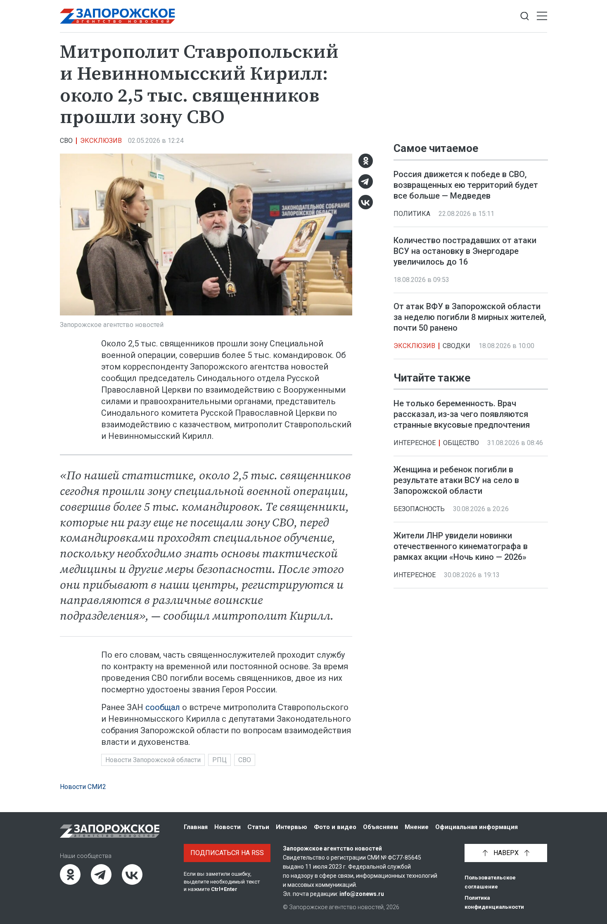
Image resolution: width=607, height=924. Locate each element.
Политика (412, 214)
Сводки (456, 346)
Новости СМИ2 (83, 787)
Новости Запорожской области (153, 760)
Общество (461, 443)
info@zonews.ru (361, 894)
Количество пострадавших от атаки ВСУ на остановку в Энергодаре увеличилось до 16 (465, 251)
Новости (227, 827)
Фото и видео (335, 827)
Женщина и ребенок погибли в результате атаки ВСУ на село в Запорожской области (456, 480)
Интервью (291, 827)
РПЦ (219, 760)
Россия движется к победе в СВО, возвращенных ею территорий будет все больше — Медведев (466, 185)
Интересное (415, 443)
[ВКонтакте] (365, 202)
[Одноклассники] (365, 161)
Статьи (258, 827)
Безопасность (419, 509)
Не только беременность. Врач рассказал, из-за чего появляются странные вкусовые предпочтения (462, 414)
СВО (66, 141)
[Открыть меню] (542, 16)
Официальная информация (476, 827)
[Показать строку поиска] (524, 16)
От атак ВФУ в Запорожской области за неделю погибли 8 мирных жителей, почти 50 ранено (470, 317)
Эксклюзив (101, 141)
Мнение (417, 827)
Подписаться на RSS (227, 853)
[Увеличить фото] (206, 234)
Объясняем (380, 827)
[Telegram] (365, 181)
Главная (196, 827)
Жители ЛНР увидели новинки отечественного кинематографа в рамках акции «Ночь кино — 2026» (461, 546)
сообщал (162, 707)
